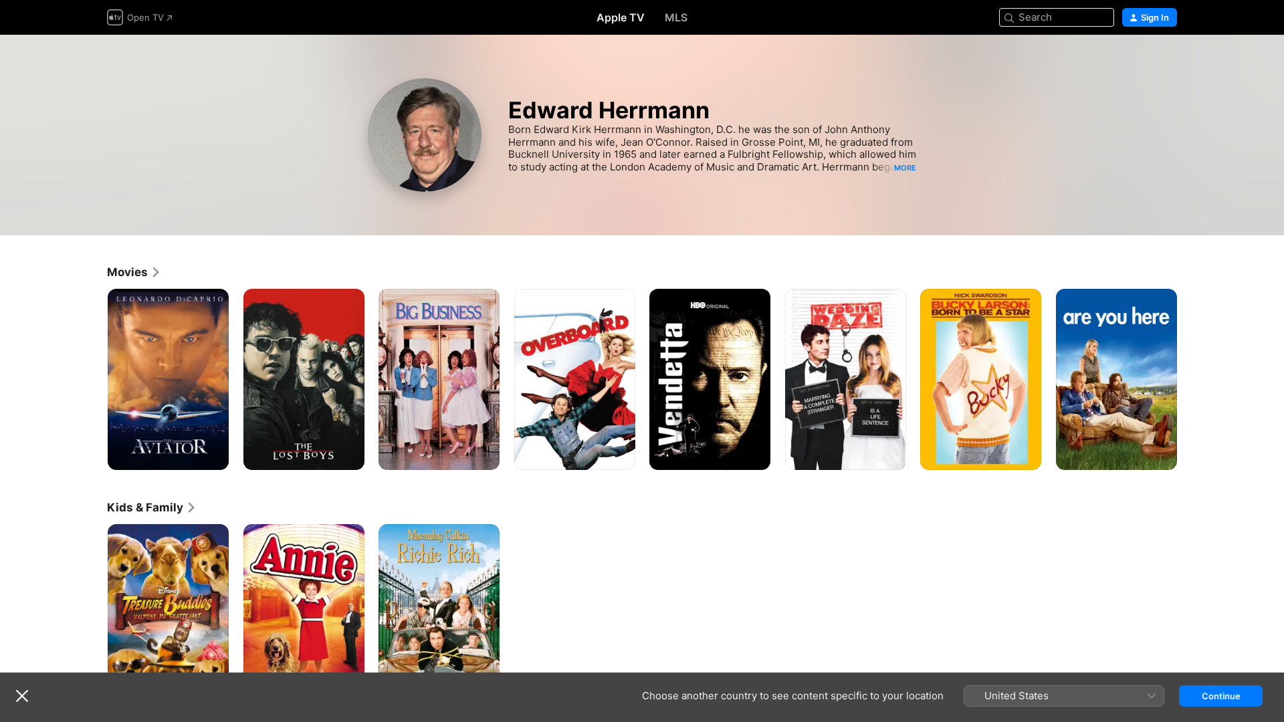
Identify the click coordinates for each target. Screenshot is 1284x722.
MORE (905, 167)
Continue (1221, 696)
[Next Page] (1190, 379)
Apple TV (621, 17)
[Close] (22, 696)
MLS (676, 17)
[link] (134, 272)
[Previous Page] (93, 379)
